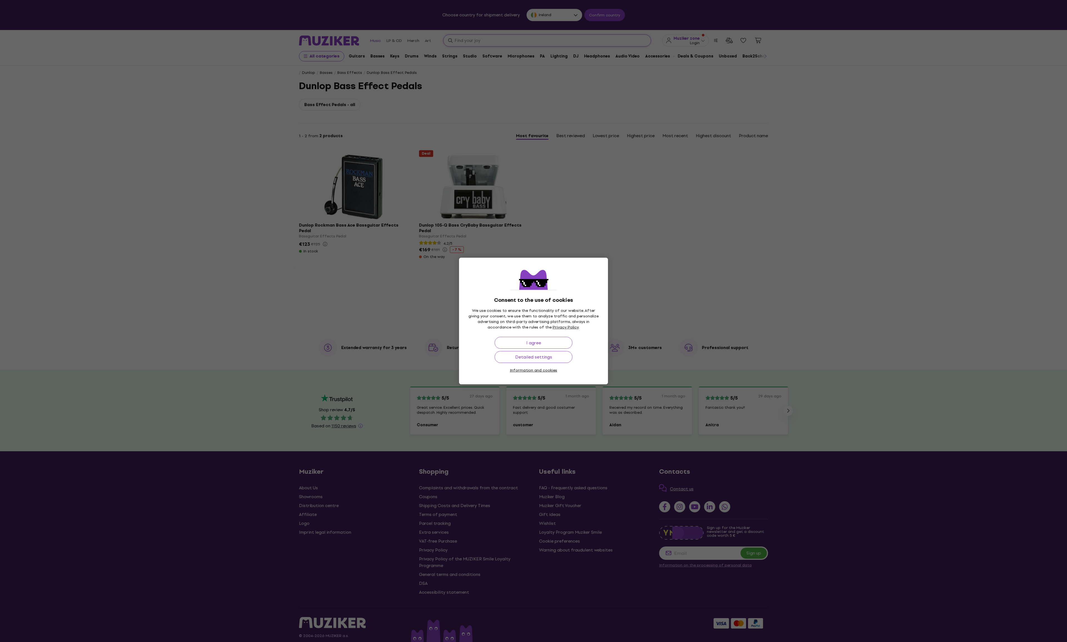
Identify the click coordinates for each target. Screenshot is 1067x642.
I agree (533, 342)
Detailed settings (533, 356)
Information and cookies (533, 370)
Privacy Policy (566, 327)
